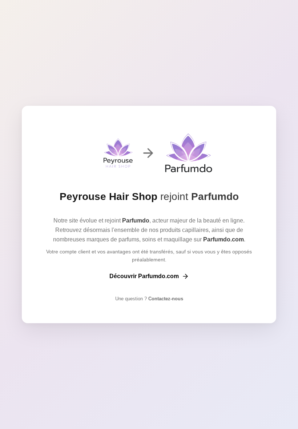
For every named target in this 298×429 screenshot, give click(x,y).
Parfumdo (215, 196)
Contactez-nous (165, 298)
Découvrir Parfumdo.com (144, 276)
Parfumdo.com (223, 239)
